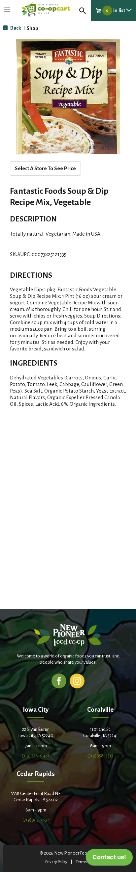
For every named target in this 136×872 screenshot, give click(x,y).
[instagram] (77, 680)
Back (15, 28)
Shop (32, 28)
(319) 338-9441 (36, 755)
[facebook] (58, 680)
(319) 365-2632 (35, 819)
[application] (109, 859)
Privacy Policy (56, 862)
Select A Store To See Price (45, 168)
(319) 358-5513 (100, 755)
